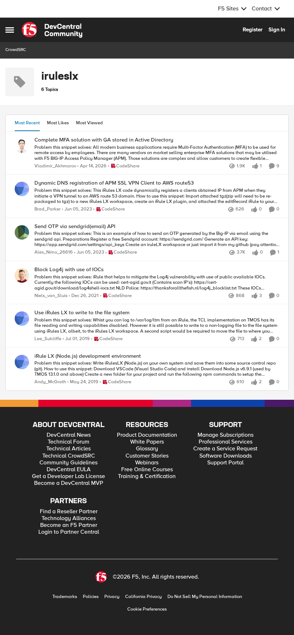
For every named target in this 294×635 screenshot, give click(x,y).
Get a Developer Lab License (68, 476)
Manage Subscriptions (225, 435)
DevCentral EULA (69, 469)
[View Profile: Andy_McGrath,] (22, 362)
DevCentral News (69, 435)
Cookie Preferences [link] (147, 609)
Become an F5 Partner (68, 525)
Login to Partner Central (68, 532)
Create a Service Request (225, 448)
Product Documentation (147, 435)
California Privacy (143, 596)
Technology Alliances (69, 518)
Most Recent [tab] (27, 123)
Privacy (111, 596)
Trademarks (64, 596)
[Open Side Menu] (10, 29)
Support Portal (225, 462)
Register (252, 29)
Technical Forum (68, 442)
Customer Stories (147, 456)
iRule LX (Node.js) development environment (87, 356)
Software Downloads (225, 456)
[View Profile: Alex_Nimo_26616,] (22, 232)
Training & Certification (147, 476)
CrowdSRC (15, 49)
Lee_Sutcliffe (47, 339)
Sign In (277, 29)
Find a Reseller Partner (69, 511)
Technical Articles (68, 448)
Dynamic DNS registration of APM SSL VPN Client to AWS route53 (114, 183)
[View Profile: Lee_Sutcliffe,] (22, 318)
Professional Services (225, 442)
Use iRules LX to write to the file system (81, 313)
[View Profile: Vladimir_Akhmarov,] (22, 146)
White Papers (147, 442)
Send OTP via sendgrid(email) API (74, 226)
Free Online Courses (147, 469)
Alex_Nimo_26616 (53, 252)
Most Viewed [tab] (89, 123)
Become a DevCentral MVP (68, 483)
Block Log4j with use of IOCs (69, 269)
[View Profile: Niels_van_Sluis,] (22, 275)
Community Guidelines (68, 462)
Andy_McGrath (50, 382)
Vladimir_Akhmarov (55, 166)
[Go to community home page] (52, 29)
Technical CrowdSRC (68, 456)
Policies (91, 596)
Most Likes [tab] (58, 123)
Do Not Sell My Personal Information (204, 596)
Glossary (147, 448)
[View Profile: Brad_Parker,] (22, 189)
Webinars (146, 462)
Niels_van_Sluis (50, 295)
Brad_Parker (47, 209)
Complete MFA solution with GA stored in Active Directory (103, 140)
